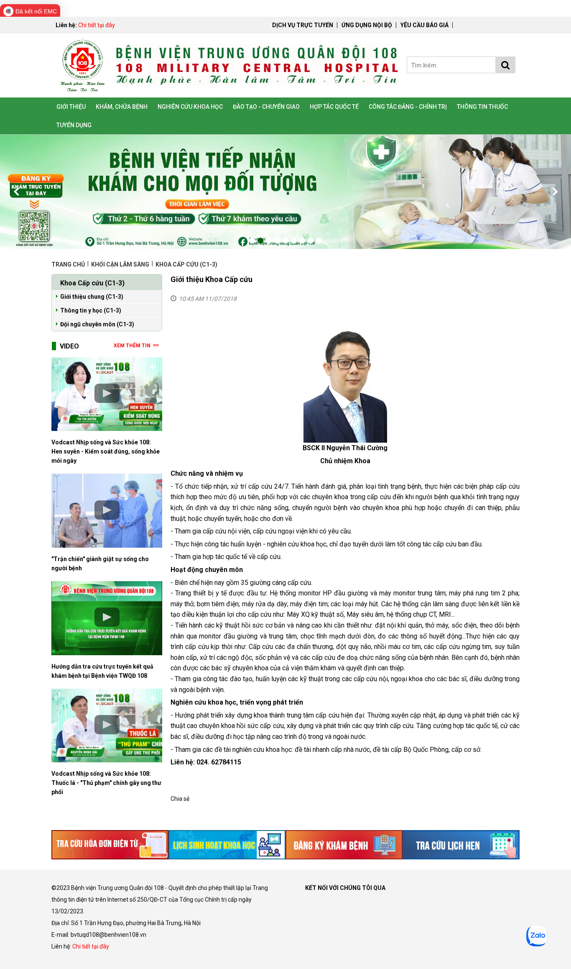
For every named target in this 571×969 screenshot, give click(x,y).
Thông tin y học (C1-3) (90, 310)
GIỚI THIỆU (71, 106)
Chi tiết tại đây (96, 25)
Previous (16, 191)
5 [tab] (285, 241)
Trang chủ (68, 264)
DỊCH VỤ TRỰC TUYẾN (302, 25)
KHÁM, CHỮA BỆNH (122, 106)
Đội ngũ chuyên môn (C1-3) (97, 324)
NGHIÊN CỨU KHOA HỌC (190, 106)
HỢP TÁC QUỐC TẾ (334, 106)
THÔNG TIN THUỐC (482, 106)
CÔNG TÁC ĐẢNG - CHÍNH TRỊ (408, 106)
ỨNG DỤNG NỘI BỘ (367, 25)
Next (554, 191)
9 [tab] (319, 241)
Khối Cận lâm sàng (120, 264)
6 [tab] (294, 241)
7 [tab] (302, 241)
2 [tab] (260, 241)
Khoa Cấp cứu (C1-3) (186, 264)
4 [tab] (277, 241)
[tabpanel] (285, 192)
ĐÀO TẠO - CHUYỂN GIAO (266, 106)
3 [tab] (269, 241)
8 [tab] (311, 241)
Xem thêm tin (132, 346)
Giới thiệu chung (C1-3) (91, 296)
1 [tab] (252, 241)
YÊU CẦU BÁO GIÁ (424, 25)
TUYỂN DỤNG (74, 125)
